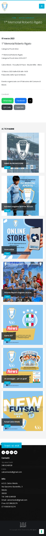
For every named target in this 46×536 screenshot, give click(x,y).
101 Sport (33, 530)
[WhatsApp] (11, 452)
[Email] (15, 452)
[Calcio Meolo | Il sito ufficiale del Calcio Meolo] (5, 6)
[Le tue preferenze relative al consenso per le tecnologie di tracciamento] (41, 531)
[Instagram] (7, 452)
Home (14, 18)
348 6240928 (7, 465)
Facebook (21, 100)
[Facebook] (3, 452)
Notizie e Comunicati (26, 18)
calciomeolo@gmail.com (12, 472)
